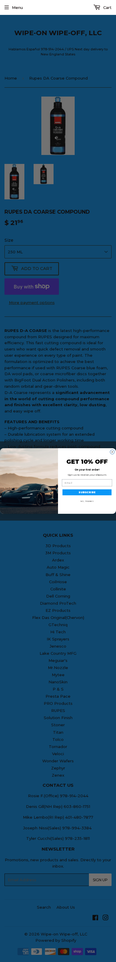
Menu (17, 7)
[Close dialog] (112, 452)
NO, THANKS (87, 501)
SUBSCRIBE (87, 492)
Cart (107, 7)
